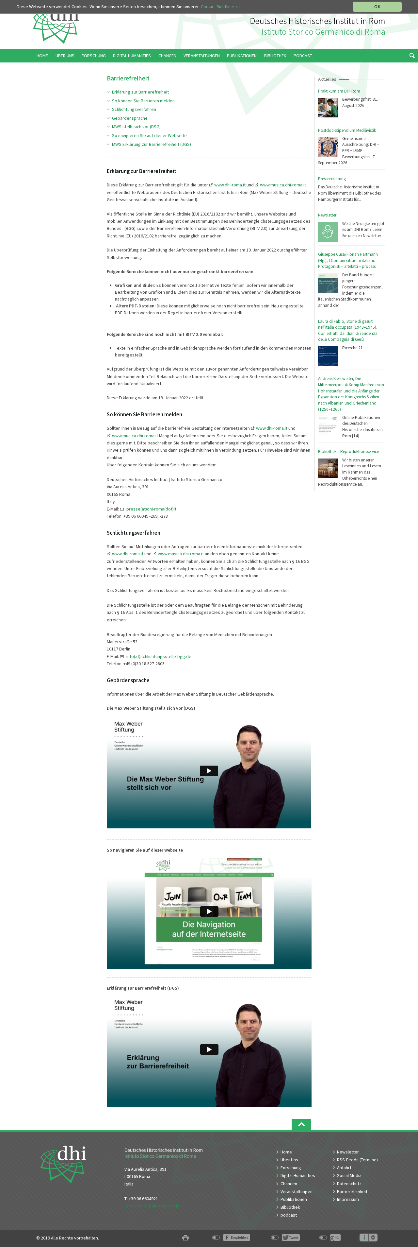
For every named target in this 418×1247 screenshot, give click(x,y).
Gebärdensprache (130, 118)
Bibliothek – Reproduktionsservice (348, 451)
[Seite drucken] (185, 1238)
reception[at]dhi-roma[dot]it (152, 1206)
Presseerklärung (332, 179)
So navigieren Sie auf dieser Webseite (149, 135)
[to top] (301, 1124)
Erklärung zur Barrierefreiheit (140, 92)
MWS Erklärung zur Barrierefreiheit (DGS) (151, 144)
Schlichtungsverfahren (134, 109)
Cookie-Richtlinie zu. (221, 6)
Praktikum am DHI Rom (339, 91)
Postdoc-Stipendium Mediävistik (347, 130)
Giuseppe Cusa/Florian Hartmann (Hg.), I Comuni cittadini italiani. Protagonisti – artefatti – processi (348, 260)
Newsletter (327, 215)
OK (377, 6)
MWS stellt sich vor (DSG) (136, 127)
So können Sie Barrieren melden (143, 101)
